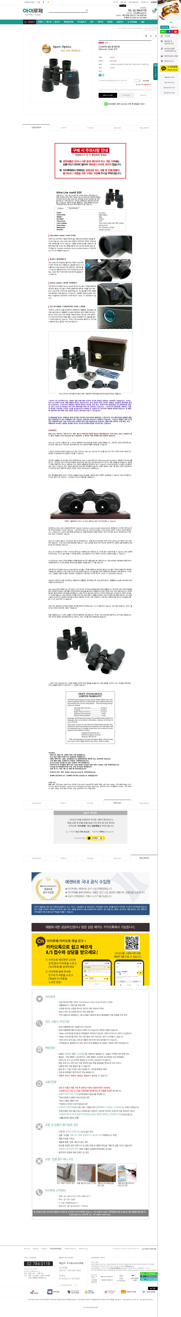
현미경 (100, 22)
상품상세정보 (36, 127)
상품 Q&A (117, 128)
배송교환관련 (144, 128)
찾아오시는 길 (168, 61)
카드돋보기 (81, 22)
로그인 (115, 2)
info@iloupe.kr (129, 1266)
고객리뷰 (167, 36)
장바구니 (174, 27)
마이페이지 (144, 2)
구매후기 (63, 128)
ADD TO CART (108, 95)
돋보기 (57, 22)
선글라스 (120, 22)
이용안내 (44, 1249)
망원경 (109, 22)
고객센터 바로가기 (70, 1249)
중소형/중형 (137, 28)
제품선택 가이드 (169, 77)
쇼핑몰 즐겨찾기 (29, 2)
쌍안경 (130, 28)
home (119, 28)
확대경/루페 (68, 22)
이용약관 (35, 1249)
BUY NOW (126, 95)
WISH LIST (143, 95)
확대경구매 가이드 (169, 88)
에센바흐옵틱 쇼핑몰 (171, 56)
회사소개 (27, 1249)
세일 (142, 22)
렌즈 (92, 22)
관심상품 (165, 27)
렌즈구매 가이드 (169, 82)
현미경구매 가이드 (169, 93)
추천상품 (90, 128)
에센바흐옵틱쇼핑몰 (135, 1279)
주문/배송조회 (133, 2)
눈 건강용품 (132, 22)
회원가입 (123, 2)
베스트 (49, 22)
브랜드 (40, 22)
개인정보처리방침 (55, 1249)
